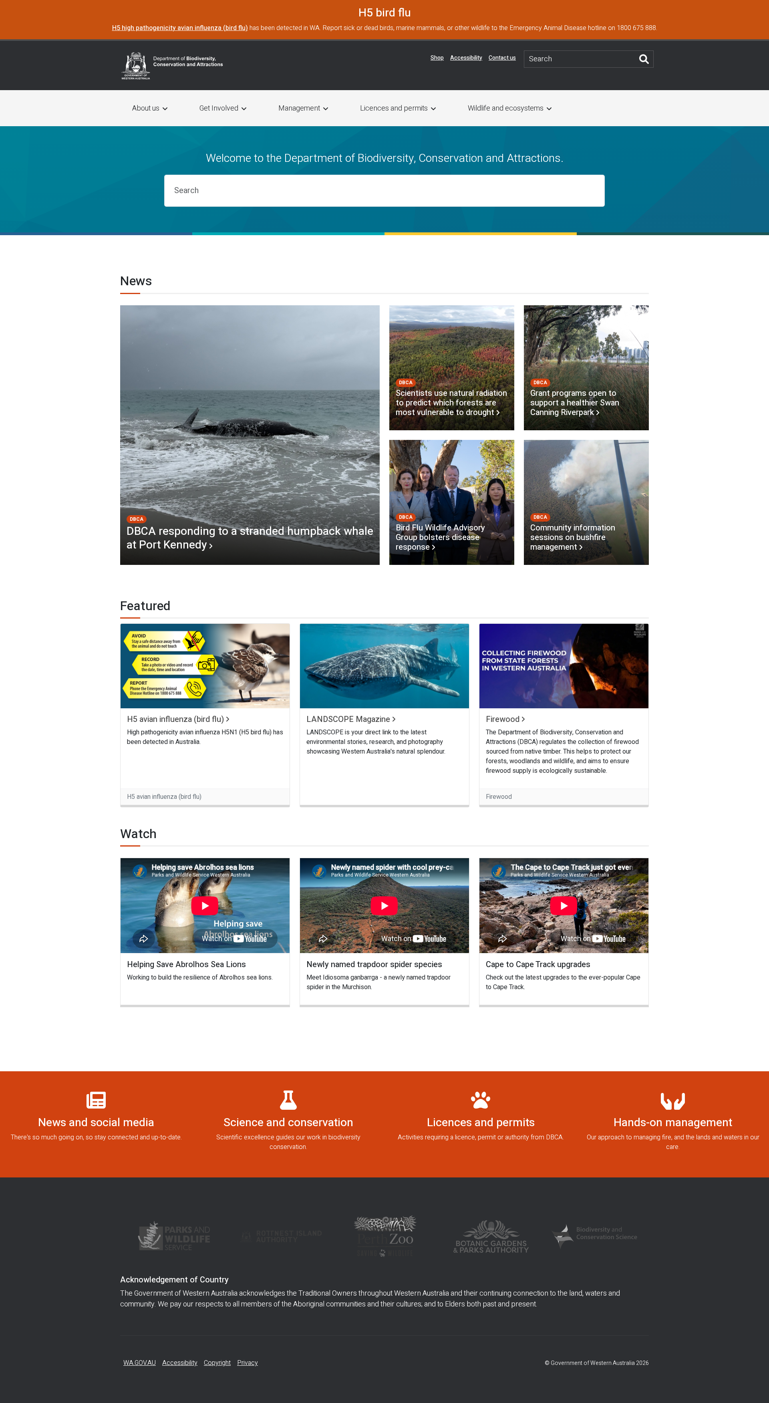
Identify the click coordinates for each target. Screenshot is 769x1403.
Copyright (217, 1363)
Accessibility (466, 58)
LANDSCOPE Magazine (348, 719)
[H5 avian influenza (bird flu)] (205, 666)
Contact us (502, 58)
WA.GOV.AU (139, 1363)
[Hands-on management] (673, 1124)
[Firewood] (563, 666)
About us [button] (145, 108)
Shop (437, 58)
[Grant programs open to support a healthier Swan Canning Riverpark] (586, 367)
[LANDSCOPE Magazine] (384, 666)
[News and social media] (96, 1124)
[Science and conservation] (288, 1124)
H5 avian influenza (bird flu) (175, 719)
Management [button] (299, 108)
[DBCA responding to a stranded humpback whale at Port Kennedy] (250, 435)
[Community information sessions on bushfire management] (586, 502)
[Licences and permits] (480, 1124)
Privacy (247, 1363)
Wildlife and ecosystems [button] (506, 108)
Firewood (502, 719)
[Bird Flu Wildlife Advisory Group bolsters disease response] (451, 502)
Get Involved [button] (218, 108)
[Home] (172, 65)
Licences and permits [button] (394, 108)
